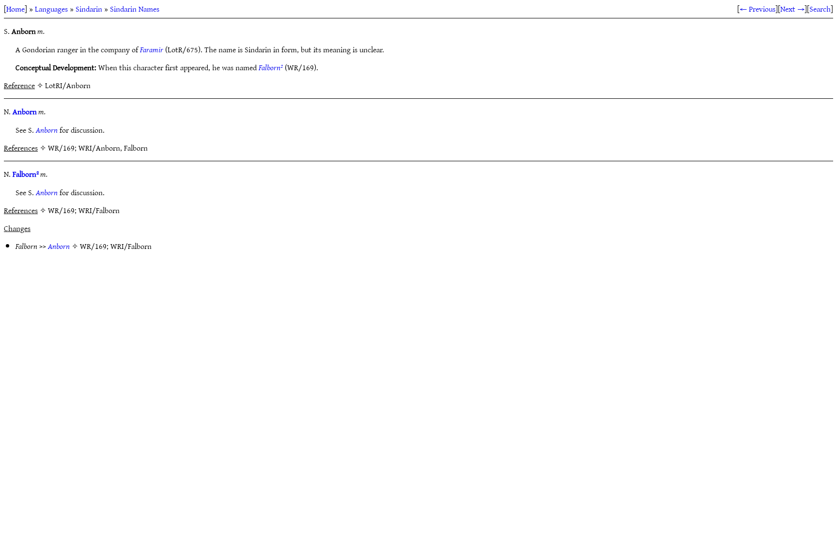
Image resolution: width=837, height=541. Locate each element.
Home (15, 8)
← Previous (757, 8)
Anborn (25, 111)
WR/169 (93, 246)
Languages (51, 8)
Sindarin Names (134, 8)
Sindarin (89, 8)
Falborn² (271, 67)
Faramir (151, 49)
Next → (792, 8)
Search (820, 8)
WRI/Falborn (131, 246)
